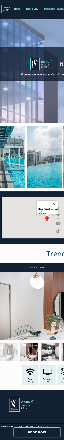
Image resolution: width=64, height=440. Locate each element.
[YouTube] (58, 224)
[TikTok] (58, 231)
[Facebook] (58, 209)
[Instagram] (58, 216)
